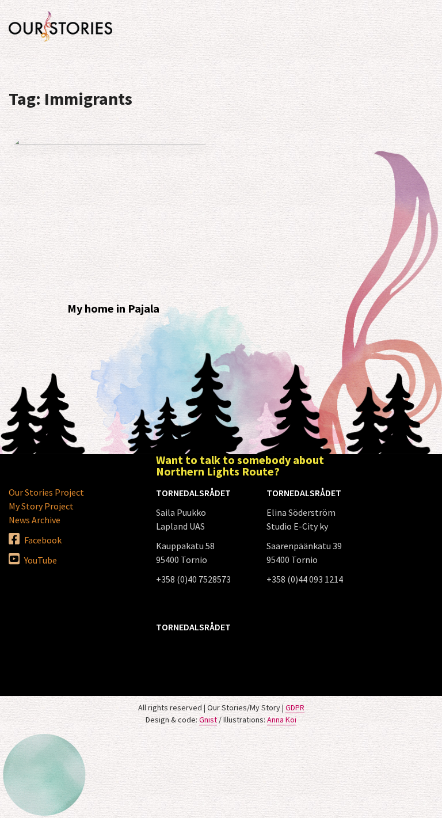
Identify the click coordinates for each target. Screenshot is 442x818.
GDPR (294, 707)
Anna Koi (281, 719)
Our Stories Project (46, 492)
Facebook (42, 540)
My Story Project (41, 506)
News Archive (34, 520)
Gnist (208, 719)
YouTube (39, 560)
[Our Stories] (60, 26)
